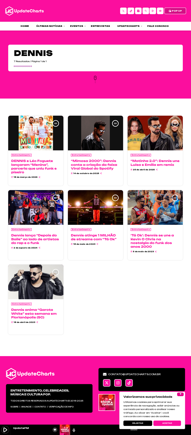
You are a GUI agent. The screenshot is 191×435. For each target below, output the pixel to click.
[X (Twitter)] (123, 11)
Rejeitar (137, 423)
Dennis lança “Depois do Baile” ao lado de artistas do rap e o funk (35, 239)
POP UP (175, 11)
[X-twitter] (106, 383)
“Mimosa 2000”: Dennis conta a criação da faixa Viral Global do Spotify (94, 164)
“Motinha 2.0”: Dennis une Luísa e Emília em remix (155, 162)
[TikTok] (131, 11)
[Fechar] (180, 394)
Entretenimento (21, 155)
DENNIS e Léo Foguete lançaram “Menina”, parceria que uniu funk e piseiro (34, 166)
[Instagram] (138, 11)
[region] (152, 410)
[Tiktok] (129, 383)
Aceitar (167, 423)
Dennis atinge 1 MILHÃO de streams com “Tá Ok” (93, 237)
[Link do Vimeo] (24, 10)
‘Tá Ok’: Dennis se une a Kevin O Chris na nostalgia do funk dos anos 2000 (152, 240)
